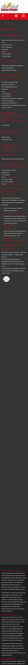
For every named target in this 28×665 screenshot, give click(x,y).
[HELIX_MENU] (7, 16)
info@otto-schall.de (10, 91)
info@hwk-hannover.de (11, 177)
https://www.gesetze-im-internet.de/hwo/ (14, 213)
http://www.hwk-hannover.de (13, 184)
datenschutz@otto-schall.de (13, 51)
